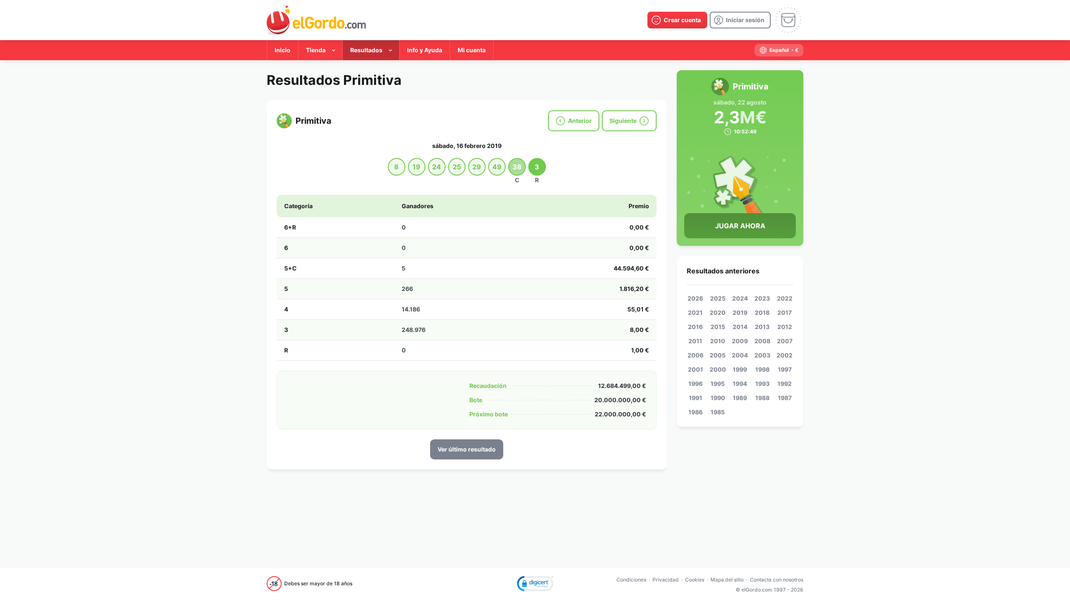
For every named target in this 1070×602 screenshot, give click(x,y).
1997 (785, 369)
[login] (740, 20)
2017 (784, 312)
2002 (784, 355)
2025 (718, 298)
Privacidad (665, 579)
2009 (740, 340)
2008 (762, 340)
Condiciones (631, 579)
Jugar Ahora (740, 226)
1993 (762, 383)
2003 (762, 355)
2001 (695, 369)
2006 (695, 355)
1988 (762, 397)
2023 (762, 298)
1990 (718, 397)
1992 (784, 383)
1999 (740, 369)
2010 (717, 340)
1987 (785, 397)
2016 (695, 326)
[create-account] (677, 20)
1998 (762, 369)
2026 (695, 298)
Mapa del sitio (727, 579)
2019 (740, 312)
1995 (718, 383)
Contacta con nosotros (776, 579)
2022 (784, 298)
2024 (740, 298)
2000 (718, 369)
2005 (718, 355)
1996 (695, 383)
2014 (740, 326)
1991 (695, 397)
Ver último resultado (467, 449)
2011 (695, 340)
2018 (762, 312)
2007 (784, 340)
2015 (718, 326)
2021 (695, 312)
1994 (740, 383)
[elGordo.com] (316, 20)
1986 (695, 412)
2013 (762, 326)
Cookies (694, 579)
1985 (718, 412)
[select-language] (778, 50)
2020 (718, 312)
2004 (740, 355)
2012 (784, 326)
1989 (740, 397)
